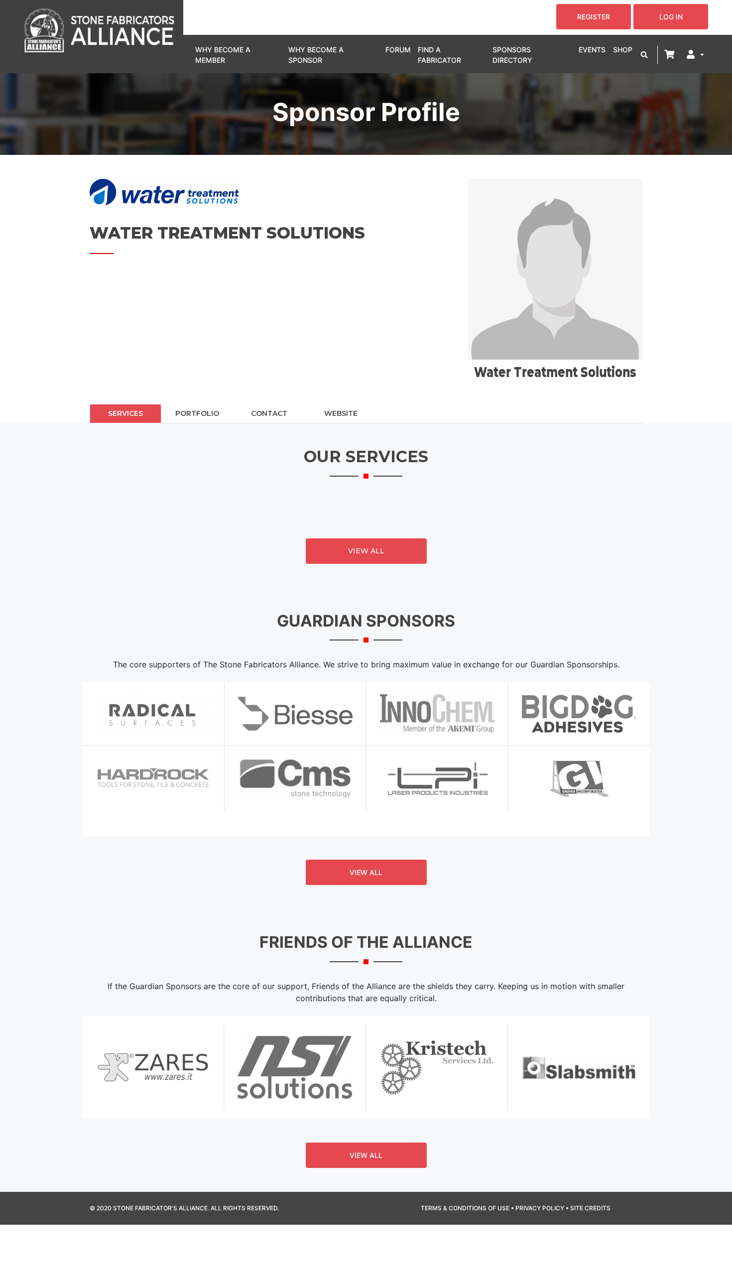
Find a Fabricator (439, 54)
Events (592, 49)
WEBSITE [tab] (341, 413)
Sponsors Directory (512, 54)
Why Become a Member (222, 54)
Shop (622, 49)
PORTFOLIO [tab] (197, 413)
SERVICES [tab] (125, 413)
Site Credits (590, 1208)
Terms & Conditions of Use (465, 1208)
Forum (398, 49)
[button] (644, 55)
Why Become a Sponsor (316, 54)
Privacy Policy (539, 1208)
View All (366, 550)
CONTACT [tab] (269, 413)
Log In (671, 16)
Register (593, 16)
